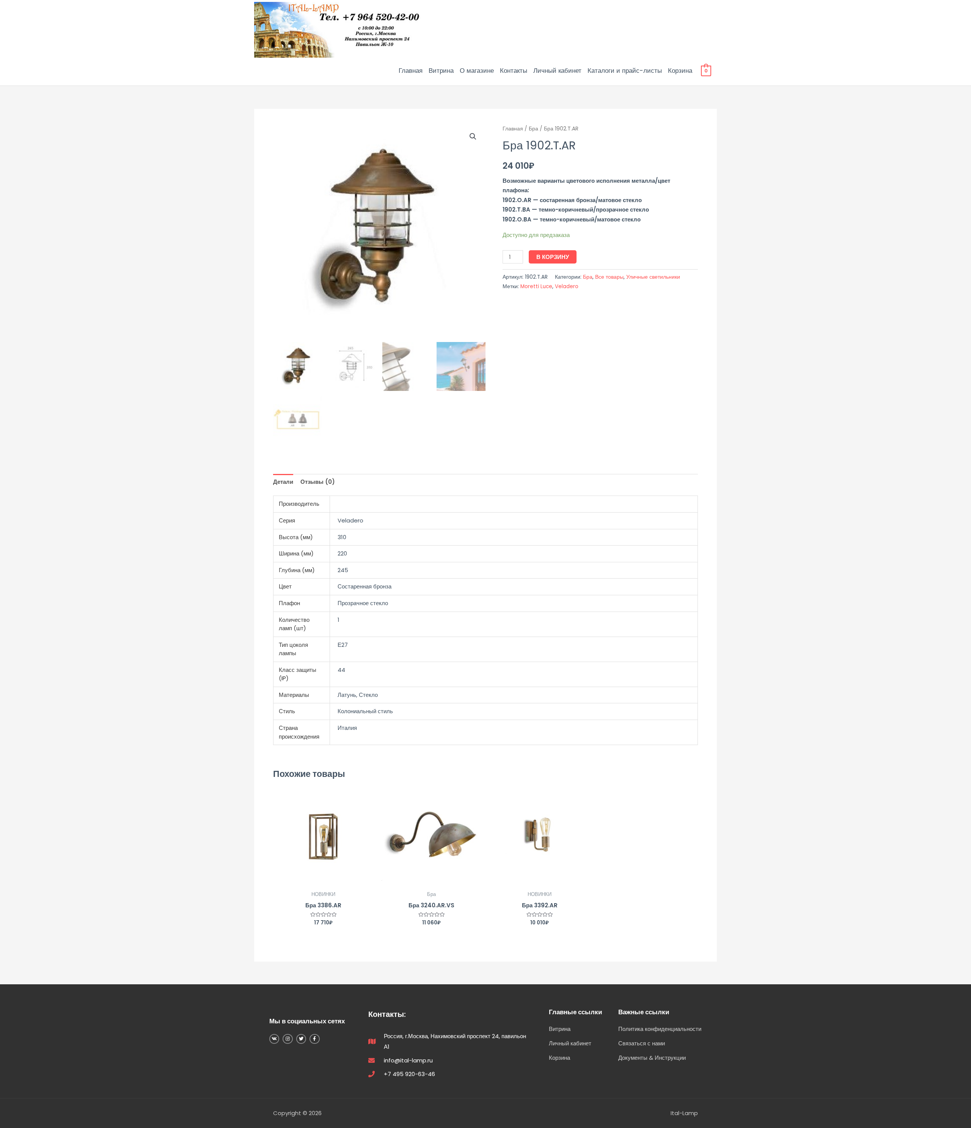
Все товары (609, 277)
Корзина (680, 70)
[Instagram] (287, 1039)
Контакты (513, 70)
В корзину (552, 257)
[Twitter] (301, 1039)
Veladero (566, 286)
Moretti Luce (536, 286)
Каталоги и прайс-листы (625, 70)
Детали (283, 482)
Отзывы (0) (317, 482)
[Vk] (274, 1039)
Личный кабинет (557, 70)
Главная (411, 70)
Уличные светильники (653, 277)
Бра (533, 128)
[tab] (283, 482)
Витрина (441, 70)
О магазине (477, 70)
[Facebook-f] (314, 1039)
